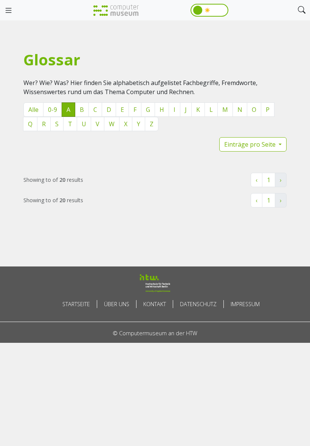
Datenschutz (198, 304)
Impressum (245, 304)
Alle (33, 109)
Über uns (116, 304)
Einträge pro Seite (250, 144)
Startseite (76, 304)
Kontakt (154, 304)
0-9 (52, 109)
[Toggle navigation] (8, 10)
